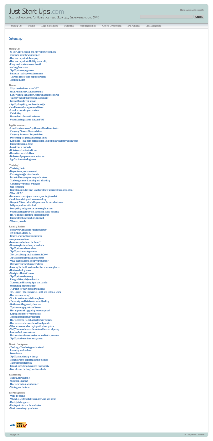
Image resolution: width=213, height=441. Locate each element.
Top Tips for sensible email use (23, 248)
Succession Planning (19, 380)
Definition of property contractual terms (27, 156)
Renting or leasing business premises (26, 235)
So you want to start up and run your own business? (33, 51)
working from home (19, 67)
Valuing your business (19, 387)
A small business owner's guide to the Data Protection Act (34, 128)
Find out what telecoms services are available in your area (34, 335)
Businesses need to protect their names (26, 73)
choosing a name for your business (25, 54)
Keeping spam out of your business (25, 313)
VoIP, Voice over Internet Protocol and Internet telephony (34, 329)
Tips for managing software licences (25, 307)
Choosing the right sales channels (24, 174)
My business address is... (20, 232)
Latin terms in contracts (20, 147)
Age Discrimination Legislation (23, 159)
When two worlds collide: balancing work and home (33, 398)
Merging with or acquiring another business (29, 359)
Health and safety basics (20, 270)
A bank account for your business (24, 110)
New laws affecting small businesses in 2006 (28, 254)
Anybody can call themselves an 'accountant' (29, 97)
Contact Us (199, 10)
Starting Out (16, 25)
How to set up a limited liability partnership (28, 61)
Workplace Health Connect (22, 273)
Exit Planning (133, 25)
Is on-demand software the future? (25, 242)
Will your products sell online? (23, 205)
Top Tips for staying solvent (22, 70)
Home (182, 10)
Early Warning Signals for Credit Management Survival (34, 94)
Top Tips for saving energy (21, 276)
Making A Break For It (20, 377)
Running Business (88, 25)
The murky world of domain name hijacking (29, 301)
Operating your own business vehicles (26, 263)
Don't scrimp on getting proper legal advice (28, 137)
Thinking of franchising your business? (27, 347)
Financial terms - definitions (22, 153)
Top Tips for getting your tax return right (27, 104)
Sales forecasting (17, 186)
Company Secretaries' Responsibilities (26, 134)
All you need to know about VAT (24, 88)
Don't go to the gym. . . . (20, 402)
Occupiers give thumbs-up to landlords (27, 245)
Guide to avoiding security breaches (25, 304)
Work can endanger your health (24, 408)
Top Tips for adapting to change (24, 356)
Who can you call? (18, 221)
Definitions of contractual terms (23, 150)
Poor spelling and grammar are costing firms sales (31, 208)
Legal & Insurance (49, 25)
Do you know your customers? (23, 171)
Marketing (68, 25)
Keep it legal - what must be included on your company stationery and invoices (44, 140)
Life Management (153, 25)
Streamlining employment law (23, 285)
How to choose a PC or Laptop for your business (31, 319)
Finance (31, 25)
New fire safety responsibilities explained (27, 298)
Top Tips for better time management (26, 338)
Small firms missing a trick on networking (28, 199)
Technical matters (17, 79)
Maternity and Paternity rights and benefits (28, 282)
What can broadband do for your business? (29, 260)
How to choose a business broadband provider (30, 323)
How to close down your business (24, 384)
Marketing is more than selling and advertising (30, 180)
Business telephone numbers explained (27, 217)
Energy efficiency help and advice (24, 279)
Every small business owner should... (26, 64)
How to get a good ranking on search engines (29, 214)
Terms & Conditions (197, 435)
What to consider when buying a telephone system (32, 326)
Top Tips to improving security (23, 251)
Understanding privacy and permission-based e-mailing (34, 211)
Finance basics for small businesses (25, 116)
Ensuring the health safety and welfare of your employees (34, 267)
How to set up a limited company (24, 58)
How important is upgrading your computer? (30, 310)
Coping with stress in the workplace (25, 405)
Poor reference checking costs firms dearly (28, 369)
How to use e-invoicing (19, 295)
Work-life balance (17, 395)
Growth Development (111, 25)
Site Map (187, 435)
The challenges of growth (21, 362)
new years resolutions (19, 239)
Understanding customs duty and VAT (27, 119)
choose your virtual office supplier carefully (28, 229)
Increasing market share (20, 350)
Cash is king (15, 113)
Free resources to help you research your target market (33, 196)
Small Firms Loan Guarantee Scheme (26, 91)
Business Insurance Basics (21, 143)
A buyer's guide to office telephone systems (28, 76)
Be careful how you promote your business (28, 177)
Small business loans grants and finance (27, 107)
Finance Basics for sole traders (23, 101)
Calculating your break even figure (25, 183)
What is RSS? (16, 193)
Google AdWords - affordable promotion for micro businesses (36, 202)
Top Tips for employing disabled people (27, 257)
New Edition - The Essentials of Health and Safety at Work (35, 291)
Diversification (16, 353)
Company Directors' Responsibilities (26, 131)
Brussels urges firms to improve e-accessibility (29, 365)
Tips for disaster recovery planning (25, 316)
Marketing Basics (17, 168)
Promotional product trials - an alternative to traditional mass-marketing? (41, 189)
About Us (190, 10)
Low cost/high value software (22, 332)
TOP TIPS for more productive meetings (27, 288)
